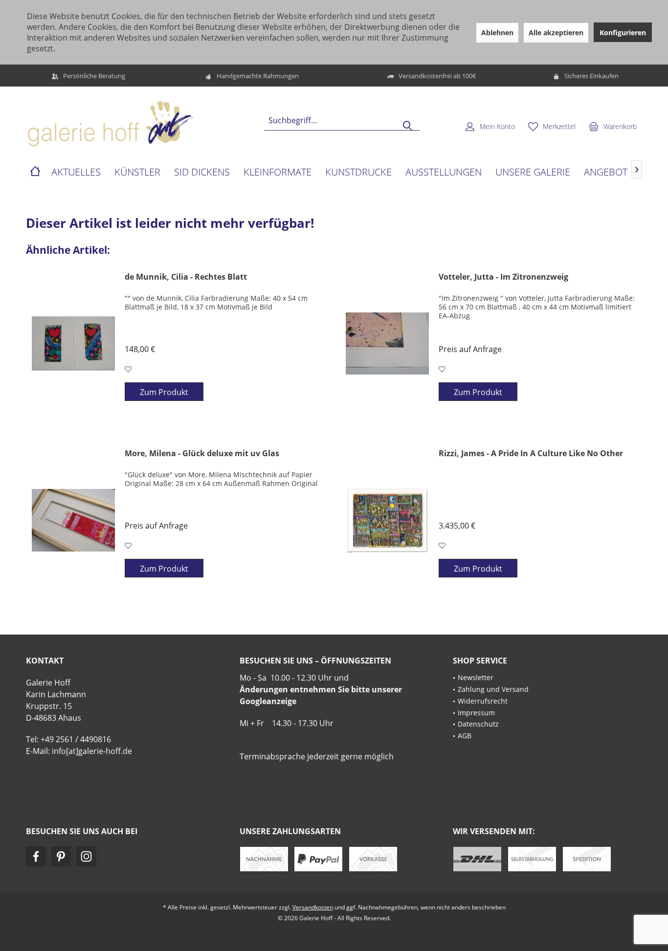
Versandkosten (312, 907)
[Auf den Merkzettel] (129, 369)
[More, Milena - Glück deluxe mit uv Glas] (73, 520)
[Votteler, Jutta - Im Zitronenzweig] (387, 344)
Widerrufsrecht (483, 701)
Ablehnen (497, 32)
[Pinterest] (61, 856)
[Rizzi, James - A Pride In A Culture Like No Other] (387, 520)
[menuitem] (612, 126)
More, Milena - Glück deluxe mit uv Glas (202, 453)
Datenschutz (478, 724)
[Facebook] (35, 856)
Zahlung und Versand (493, 689)
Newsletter (475, 677)
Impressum (476, 712)
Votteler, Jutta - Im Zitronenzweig (503, 277)
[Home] (35, 172)
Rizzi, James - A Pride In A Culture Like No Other (531, 453)
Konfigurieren (623, 32)
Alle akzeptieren (556, 32)
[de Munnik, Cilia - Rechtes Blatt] (73, 344)
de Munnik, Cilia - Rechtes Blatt (186, 277)
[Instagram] (86, 856)
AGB (464, 735)
